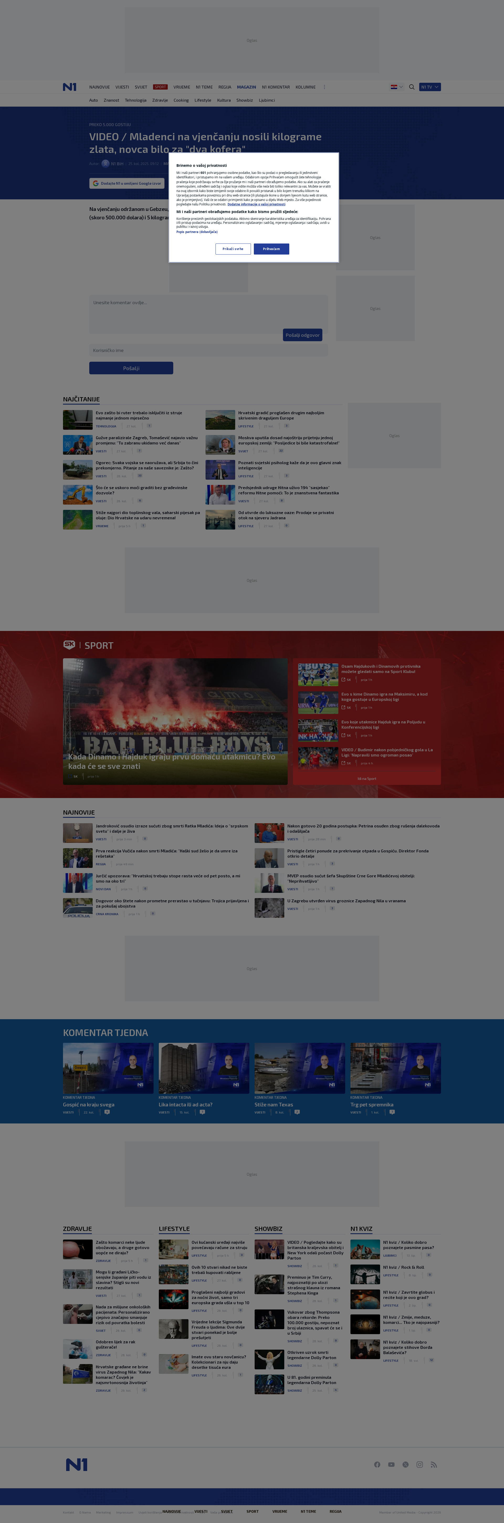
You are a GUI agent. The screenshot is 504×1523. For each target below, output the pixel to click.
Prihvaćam (271, 249)
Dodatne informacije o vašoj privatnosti (256, 204)
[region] (254, 207)
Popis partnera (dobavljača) (197, 232)
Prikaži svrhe (233, 249)
